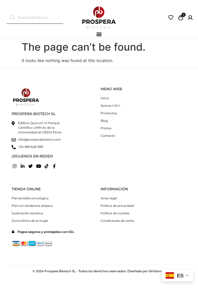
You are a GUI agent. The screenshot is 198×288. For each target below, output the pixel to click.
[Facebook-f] (54, 166)
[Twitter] (31, 166)
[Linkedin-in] (23, 166)
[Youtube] (38, 166)
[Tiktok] (46, 166)
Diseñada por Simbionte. (146, 271)
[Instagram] (15, 166)
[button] (99, 34)
